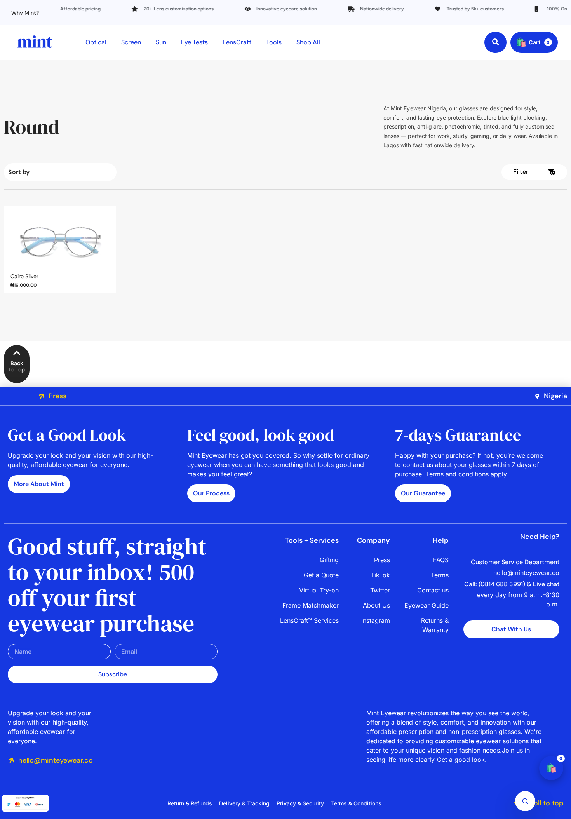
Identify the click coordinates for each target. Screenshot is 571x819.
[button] (426, 172)
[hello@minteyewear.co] (11, 760)
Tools (274, 42)
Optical (95, 42)
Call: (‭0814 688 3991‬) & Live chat (511, 584)
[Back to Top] (17, 353)
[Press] (41, 396)
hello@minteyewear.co (55, 760)
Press (57, 396)
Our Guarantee (423, 493)
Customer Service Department (515, 562)
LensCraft (237, 42)
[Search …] (495, 42)
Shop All (308, 42)
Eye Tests (194, 42)
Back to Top (17, 366)
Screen (131, 42)
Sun (161, 42)
